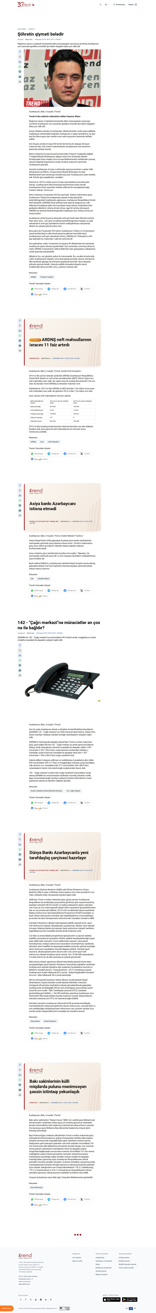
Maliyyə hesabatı (101, 1274)
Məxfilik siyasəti (124, 1261)
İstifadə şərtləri (124, 1257)
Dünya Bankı (35, 1021)
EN (127, 1308)
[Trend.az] (26, 4)
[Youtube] (36, 1299)
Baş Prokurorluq (36, 1187)
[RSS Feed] (51, 1299)
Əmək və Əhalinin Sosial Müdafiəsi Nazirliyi (46, 791)
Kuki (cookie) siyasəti (126, 1268)
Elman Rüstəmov (50, 1021)
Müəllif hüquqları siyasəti (127, 1264)
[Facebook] (26, 1299)
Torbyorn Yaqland (46, 277)
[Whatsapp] (21, 1299)
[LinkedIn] (46, 1299)
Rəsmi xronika (77, 1261)
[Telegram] (41, 1299)
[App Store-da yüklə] (112, 1299)
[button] (20, 51)
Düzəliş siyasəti (101, 1271)
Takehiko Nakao (43, 579)
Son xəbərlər (76, 1257)
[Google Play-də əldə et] (129, 1299)
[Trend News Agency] (25, 1256)
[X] (31, 1299)
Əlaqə (98, 1264)
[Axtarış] (100, 4)
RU (135, 1308)
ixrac (42, 442)
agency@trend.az (24, 1284)
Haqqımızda (100, 1257)
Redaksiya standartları (104, 1268)
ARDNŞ (33, 277)
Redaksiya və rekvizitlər (104, 1261)
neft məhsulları (53, 442)
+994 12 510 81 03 (24, 1281)
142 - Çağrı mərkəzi (73, 791)
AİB (32, 579)
